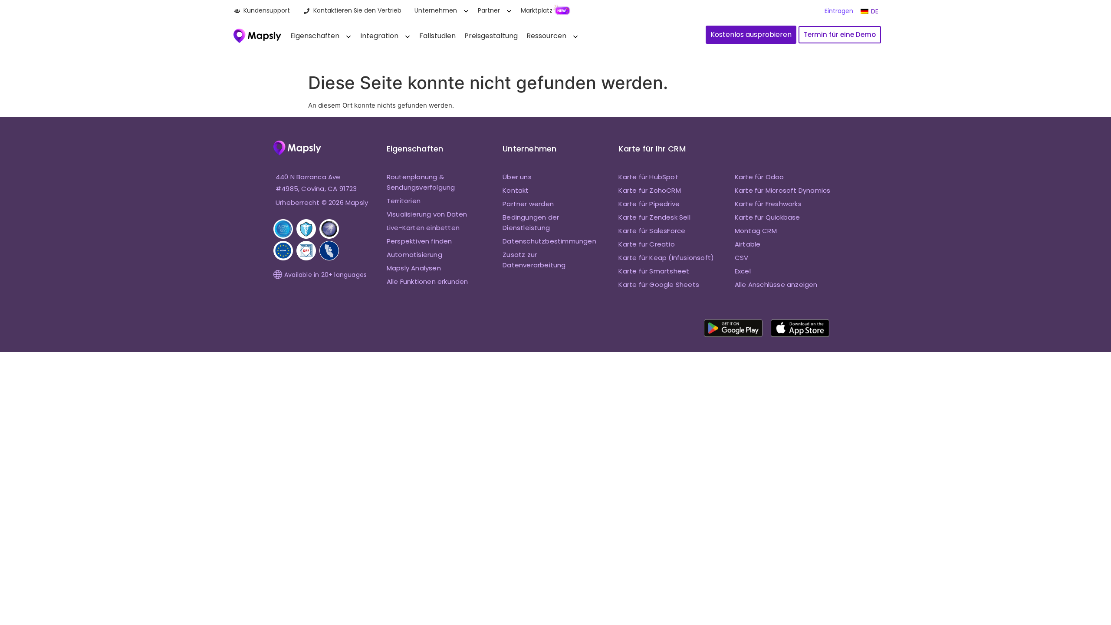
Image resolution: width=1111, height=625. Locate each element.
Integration (379, 36)
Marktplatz (536, 10)
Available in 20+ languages (325, 274)
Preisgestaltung (491, 36)
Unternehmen (435, 10)
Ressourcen (546, 36)
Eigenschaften (314, 36)
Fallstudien (437, 36)
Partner (489, 10)
